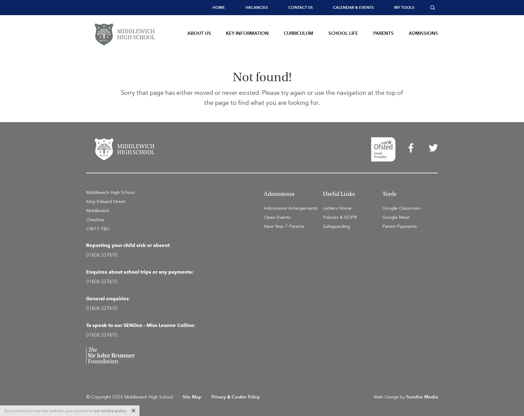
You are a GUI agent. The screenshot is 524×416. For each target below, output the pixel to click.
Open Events (277, 217)
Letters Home (337, 208)
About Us (199, 33)
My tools (404, 7)
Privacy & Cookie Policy (235, 397)
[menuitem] (219, 7)
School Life (343, 33)
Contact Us (300, 7)
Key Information (247, 33)
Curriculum (298, 33)
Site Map (192, 397)
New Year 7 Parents (284, 226)
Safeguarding (336, 226)
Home (219, 7)
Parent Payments (399, 226)
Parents (383, 33)
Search (434, 7)
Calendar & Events (353, 7)
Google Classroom (401, 208)
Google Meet (396, 217)
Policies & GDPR (340, 217)
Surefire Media (422, 397)
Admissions (423, 33)
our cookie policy (110, 410)
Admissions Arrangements (291, 208)
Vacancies (257, 7)
